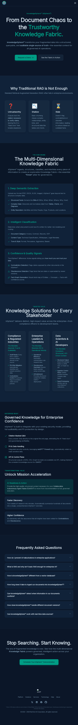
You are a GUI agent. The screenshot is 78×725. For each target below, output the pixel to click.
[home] (4, 3)
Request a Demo (24, 58)
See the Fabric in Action (50, 58)
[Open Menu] (75, 3)
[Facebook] (41, 702)
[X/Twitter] (32, 702)
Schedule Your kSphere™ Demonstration (39, 662)
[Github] (46, 702)
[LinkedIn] (37, 702)
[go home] (39, 691)
